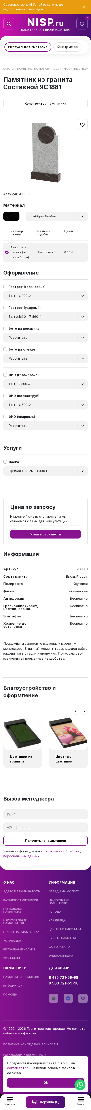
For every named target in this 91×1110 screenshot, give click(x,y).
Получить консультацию (45, 841)
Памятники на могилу (21, 977)
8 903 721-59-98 (64, 983)
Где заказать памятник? (14, 910)
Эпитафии (11, 958)
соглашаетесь (19, 1068)
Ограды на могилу (64, 891)
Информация (14, 985)
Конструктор (67, 47)
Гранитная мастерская (22, 932)
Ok (46, 1083)
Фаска (13, 462)
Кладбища (57, 920)
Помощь (10, 994)
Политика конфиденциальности (30, 1044)
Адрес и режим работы (21, 891)
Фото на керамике (24, 328)
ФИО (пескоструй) (24, 396)
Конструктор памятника (45, 103)
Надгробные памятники (59, 901)
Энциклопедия (61, 955)
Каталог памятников (20, 900)
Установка (12, 940)
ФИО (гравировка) (23, 375)
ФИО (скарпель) (21, 417)
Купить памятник (63, 938)
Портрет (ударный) (24, 307)
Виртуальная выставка (27, 47)
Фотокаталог (60, 947)
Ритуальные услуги (19, 949)
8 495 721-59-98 (63, 977)
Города (55, 911)
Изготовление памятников (15, 921)
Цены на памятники (65, 929)
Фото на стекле (21, 349)
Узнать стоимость (45, 534)
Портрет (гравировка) (27, 287)
